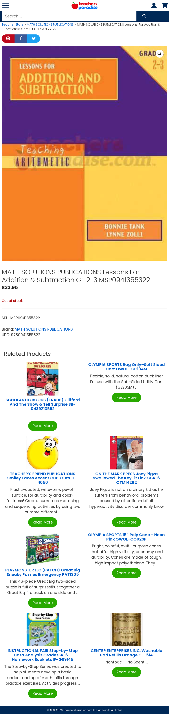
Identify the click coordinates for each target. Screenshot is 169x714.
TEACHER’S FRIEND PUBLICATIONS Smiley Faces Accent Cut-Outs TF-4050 (42, 478)
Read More (43, 425)
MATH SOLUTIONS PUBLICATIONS (50, 24)
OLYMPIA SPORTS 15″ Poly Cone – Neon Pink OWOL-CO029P (126, 537)
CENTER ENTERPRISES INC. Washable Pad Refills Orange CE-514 (126, 653)
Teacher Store (13, 24)
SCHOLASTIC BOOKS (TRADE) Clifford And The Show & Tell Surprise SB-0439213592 (43, 404)
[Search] (144, 16)
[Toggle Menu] (5, 5)
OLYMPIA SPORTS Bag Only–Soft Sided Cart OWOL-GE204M (126, 367)
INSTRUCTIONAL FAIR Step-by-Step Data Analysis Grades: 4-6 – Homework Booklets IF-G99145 (43, 655)
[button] (159, 54)
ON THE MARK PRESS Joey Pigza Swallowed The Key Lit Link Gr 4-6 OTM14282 (126, 478)
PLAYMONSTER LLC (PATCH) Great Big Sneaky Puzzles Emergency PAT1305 (42, 572)
